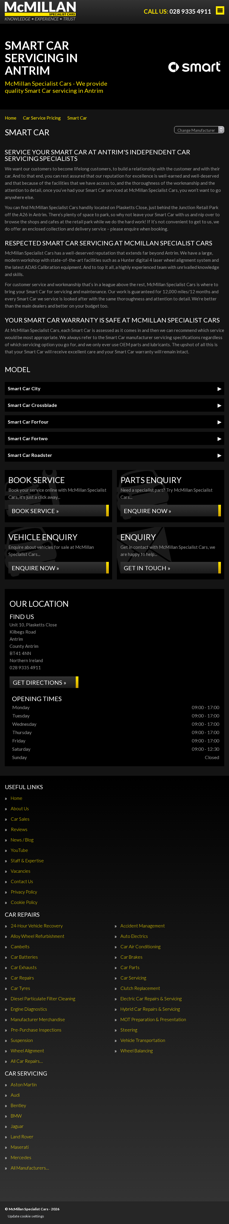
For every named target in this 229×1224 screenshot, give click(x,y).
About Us (20, 808)
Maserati (20, 1147)
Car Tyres (20, 988)
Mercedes (21, 1157)
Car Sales (20, 819)
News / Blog (22, 840)
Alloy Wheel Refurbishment (37, 936)
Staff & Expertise (27, 860)
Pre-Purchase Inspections (36, 1030)
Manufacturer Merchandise (38, 1019)
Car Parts (130, 967)
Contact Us (22, 881)
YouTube (19, 850)
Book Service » (35, 510)
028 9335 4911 (177, 11)
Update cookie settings (26, 1216)
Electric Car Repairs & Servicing (151, 998)
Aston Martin (24, 1084)
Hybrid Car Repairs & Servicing (150, 1009)
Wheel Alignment (27, 1051)
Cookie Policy (24, 902)
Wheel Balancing (136, 1051)
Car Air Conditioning (140, 946)
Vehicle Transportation (142, 1040)
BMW (16, 1116)
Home (16, 798)
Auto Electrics (134, 936)
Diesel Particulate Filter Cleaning (43, 998)
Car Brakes (131, 957)
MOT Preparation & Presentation (153, 1019)
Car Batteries (24, 957)
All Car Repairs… (27, 1061)
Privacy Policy (24, 892)
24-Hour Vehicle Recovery (37, 926)
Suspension (22, 1040)
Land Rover (22, 1136)
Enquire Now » (147, 510)
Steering (128, 1030)
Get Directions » (39, 682)
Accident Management (142, 926)
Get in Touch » (147, 567)
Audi (15, 1095)
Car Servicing (133, 978)
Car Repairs (22, 978)
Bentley (18, 1105)
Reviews (19, 829)
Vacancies (20, 871)
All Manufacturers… (30, 1168)
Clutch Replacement (140, 988)
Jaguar (17, 1126)
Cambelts (20, 946)
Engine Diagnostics (29, 1009)
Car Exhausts (24, 967)
